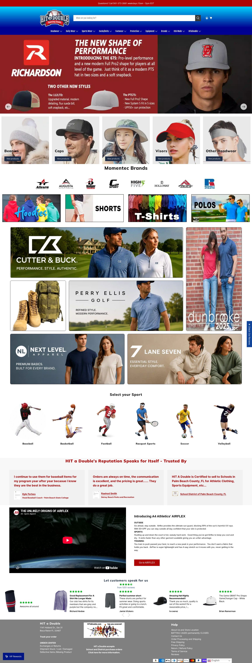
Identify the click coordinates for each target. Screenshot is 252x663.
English (215, 660)
